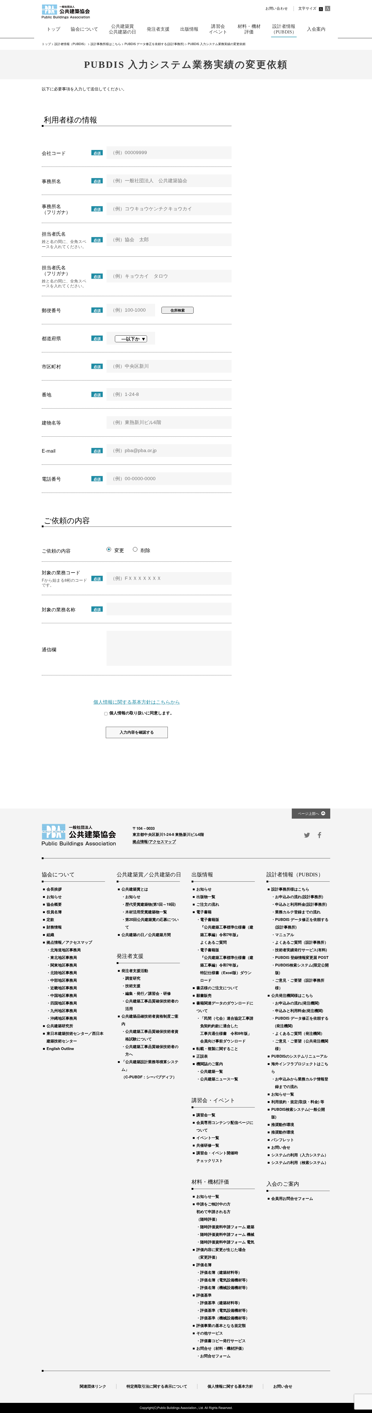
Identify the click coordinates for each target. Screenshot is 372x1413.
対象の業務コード (61, 572)
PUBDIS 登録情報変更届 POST (301, 957)
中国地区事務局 (63, 995)
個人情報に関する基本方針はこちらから (136, 701)
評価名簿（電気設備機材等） (225, 1280)
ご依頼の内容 (56, 550)
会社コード (54, 152)
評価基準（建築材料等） (221, 1302)
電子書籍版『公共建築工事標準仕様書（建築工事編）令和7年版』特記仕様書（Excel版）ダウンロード (226, 965)
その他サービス (209, 1333)
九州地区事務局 (63, 1010)
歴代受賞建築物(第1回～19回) (150, 904)
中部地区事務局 (63, 980)
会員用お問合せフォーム (292, 1198)
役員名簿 (54, 912)
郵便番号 (51, 310)
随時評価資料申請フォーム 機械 (227, 1234)
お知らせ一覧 (207, 1196)
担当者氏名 (54, 233)
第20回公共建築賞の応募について (152, 923)
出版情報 (202, 875)
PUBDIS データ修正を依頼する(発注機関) (301, 1021)
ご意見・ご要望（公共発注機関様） (301, 1044)
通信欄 (49, 649)
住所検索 (178, 310)
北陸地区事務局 (63, 972)
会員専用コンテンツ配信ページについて (224, 1126)
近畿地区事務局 (63, 988)
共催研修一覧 (207, 1145)
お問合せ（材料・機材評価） (221, 1348)
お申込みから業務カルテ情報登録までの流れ (301, 1082)
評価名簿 (204, 1264)
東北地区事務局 (63, 957)
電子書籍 (204, 912)
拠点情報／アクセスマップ (69, 942)
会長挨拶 (54, 889)
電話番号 (51, 478)
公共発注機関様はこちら (292, 995)
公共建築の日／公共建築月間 (146, 934)
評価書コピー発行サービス (223, 1340)
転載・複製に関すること (217, 1048)
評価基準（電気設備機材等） (225, 1310)
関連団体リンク (93, 1386)
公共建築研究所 (60, 1025)
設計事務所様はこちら (290, 889)
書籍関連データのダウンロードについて (224, 1006)
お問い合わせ (276, 8)
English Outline (60, 1048)
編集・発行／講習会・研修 (148, 993)
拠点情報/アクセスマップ (154, 841)
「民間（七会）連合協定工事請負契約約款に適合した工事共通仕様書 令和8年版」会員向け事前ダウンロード (226, 1029)
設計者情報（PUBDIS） (294, 875)
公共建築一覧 (211, 1071)
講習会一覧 (205, 1115)
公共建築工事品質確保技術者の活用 (151, 1004)
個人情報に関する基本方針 (230, 1386)
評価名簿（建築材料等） (221, 1272)
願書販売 (204, 995)
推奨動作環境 (282, 1124)
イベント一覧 (207, 1137)
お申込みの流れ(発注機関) (297, 1003)
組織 (50, 934)
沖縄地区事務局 (63, 1018)
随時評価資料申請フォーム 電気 (227, 1242)
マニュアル (284, 934)
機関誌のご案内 (209, 1063)
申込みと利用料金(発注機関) (299, 1010)
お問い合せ (280, 1147)
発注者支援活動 (134, 970)
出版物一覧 (205, 896)
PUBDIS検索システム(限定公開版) (302, 968)
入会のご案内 (282, 1184)
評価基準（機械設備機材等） (225, 1318)
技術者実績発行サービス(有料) (301, 950)
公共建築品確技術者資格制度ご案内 (149, 1019)
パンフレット (282, 1139)
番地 (46, 394)
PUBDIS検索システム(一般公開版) (298, 1113)
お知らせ (54, 896)
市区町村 (51, 366)
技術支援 (132, 985)
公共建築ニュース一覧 (219, 1079)
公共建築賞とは (134, 889)
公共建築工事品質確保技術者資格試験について (151, 1035)
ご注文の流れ (207, 904)
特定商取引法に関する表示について (157, 1386)
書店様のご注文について (217, 988)
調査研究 (132, 978)
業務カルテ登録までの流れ (298, 912)
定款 (50, 919)
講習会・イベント (214, 1100)
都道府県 (51, 338)
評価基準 (204, 1295)
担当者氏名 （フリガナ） (56, 270)
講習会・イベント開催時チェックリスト (217, 1156)
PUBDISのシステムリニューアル (299, 1056)
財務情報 (54, 927)
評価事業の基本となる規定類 (221, 1325)
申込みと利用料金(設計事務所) (301, 904)
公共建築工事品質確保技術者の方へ (151, 1050)
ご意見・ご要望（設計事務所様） (299, 984)
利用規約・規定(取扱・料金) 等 (297, 1101)
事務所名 (51, 180)
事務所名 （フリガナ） (56, 209)
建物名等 (51, 422)
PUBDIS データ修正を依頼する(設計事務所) (301, 923)
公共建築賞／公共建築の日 (148, 875)
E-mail (48, 450)
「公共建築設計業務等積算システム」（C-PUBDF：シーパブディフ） (149, 1069)
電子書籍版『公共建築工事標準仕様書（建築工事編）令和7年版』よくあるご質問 (226, 931)
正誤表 (202, 1056)
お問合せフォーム (215, 1356)
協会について (58, 875)
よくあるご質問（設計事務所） (301, 942)
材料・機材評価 (210, 1182)
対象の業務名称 (58, 609)
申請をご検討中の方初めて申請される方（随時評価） (213, 1211)
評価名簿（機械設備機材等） (225, 1287)
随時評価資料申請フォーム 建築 (227, 1226)
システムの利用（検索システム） (299, 1162)
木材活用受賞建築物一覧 (146, 912)
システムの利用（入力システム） (299, 1155)
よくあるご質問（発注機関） (299, 1033)
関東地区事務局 (63, 965)
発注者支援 (130, 956)
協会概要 (54, 904)
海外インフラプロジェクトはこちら (299, 1067)
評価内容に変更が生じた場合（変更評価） (221, 1253)
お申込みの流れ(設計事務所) (299, 896)
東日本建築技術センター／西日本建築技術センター (75, 1037)
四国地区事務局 (63, 1003)
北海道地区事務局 (65, 950)
